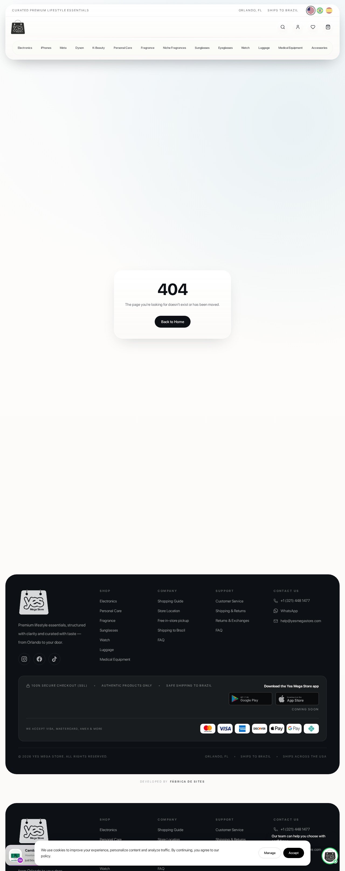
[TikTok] (54, 659)
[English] (311, 10)
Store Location (169, 611)
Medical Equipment (290, 48)
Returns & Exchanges (232, 620)
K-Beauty (98, 48)
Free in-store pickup (173, 620)
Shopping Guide (170, 601)
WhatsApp (289, 611)
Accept (294, 853)
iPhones (46, 48)
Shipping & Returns (231, 611)
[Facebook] (39, 659)
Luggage (264, 48)
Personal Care (123, 48)
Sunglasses (202, 48)
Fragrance (147, 48)
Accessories (319, 48)
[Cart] (328, 27)
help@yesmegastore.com (301, 621)
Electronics (25, 48)
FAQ (161, 640)
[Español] (329, 10)
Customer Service (229, 601)
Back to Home (172, 322)
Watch (245, 48)
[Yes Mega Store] (18, 27)
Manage (269, 853)
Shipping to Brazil (171, 630)
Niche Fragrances (174, 48)
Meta (63, 48)
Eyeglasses (225, 48)
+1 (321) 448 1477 (295, 600)
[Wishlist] (313, 27)
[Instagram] (24, 659)
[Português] (320, 10)
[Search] (283, 27)
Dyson (79, 48)
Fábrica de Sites (187, 781)
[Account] (298, 27)
